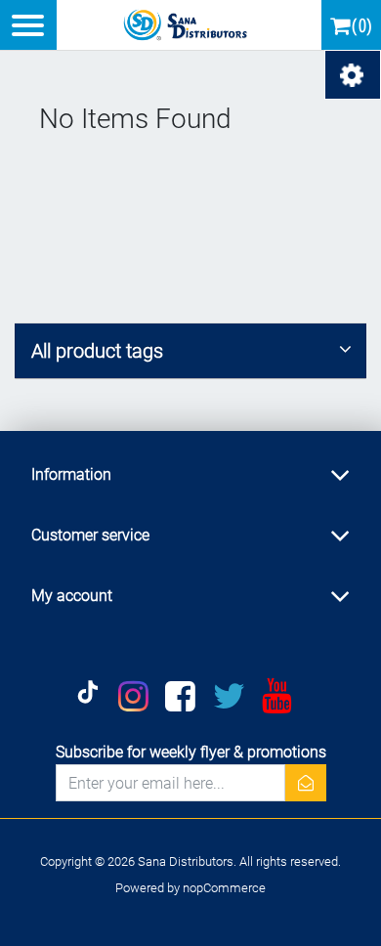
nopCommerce (224, 888)
